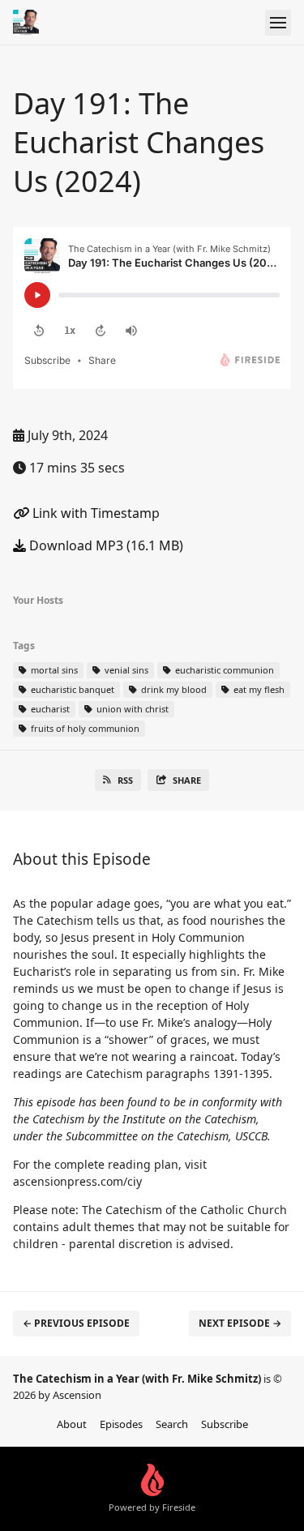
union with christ (131, 709)
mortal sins (53, 670)
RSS (125, 780)
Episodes (121, 1424)
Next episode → (240, 1323)
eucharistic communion (223, 670)
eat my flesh (258, 689)
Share (187, 780)
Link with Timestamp (94, 513)
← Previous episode (76, 1323)
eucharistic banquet (71, 689)
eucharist (49, 709)
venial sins (125, 670)
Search (172, 1424)
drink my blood (173, 689)
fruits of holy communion (83, 728)
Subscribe (224, 1424)
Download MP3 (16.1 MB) (104, 545)
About (72, 1424)
